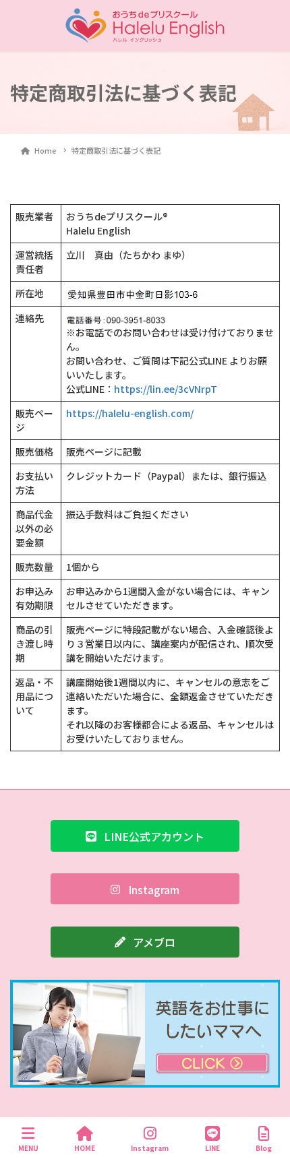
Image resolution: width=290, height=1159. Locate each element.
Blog (264, 1147)
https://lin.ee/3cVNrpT (165, 389)
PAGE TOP (268, 1097)
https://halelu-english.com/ (130, 413)
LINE (212, 1147)
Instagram (150, 1147)
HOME (84, 1147)
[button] (145, 835)
